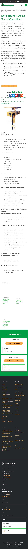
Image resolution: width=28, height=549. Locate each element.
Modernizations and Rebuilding (6, 447)
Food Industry (17, 400)
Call (13, 92)
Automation (4, 416)
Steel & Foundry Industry (20, 395)
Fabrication (17, 405)
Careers (16, 442)
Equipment (8, 10)
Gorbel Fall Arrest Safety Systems (7, 402)
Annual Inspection (6, 433)
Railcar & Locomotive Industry (19, 411)
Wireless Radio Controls (7, 405)
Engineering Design (6, 443)
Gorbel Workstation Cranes (6, 395)
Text (20, 92)
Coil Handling (17, 414)
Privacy (12, 546)
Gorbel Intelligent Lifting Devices (7, 399)
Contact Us (17, 435)
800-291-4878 (7, 509)
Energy (16, 408)
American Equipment (19, 432)
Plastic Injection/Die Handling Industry (19, 393)
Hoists (13, 10)
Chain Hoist (6, 101)
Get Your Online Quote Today (9, 86)
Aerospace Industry (19, 384)
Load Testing (5, 438)
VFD (10, 103)
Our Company (17, 430)
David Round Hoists (11, 97)
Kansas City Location (19, 440)
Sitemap (9, 546)
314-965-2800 (7, 475)
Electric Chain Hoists (21, 97)
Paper (16, 389)
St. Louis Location (18, 437)
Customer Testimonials (20, 447)
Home (2, 10)
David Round (12, 101)
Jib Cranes (4, 389)
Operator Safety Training (7, 441)
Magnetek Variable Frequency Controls (6, 411)
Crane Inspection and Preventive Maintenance (7, 431)
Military (16, 403)
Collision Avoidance (6, 407)
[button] (26, 5)
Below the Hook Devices (7, 421)
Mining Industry (18, 398)
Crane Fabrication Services (6, 450)
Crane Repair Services (7, 436)
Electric (17, 101)
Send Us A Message (6, 479)
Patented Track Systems (7, 413)
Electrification (5, 418)
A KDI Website (18, 546)
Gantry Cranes (5, 392)
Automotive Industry (19, 387)
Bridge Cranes (5, 387)
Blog (15, 445)
